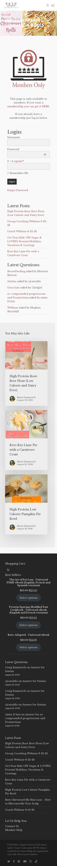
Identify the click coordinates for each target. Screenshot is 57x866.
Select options (28, 597)
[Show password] (45, 154)
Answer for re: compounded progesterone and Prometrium (25, 718)
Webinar (12, 307)
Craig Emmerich (15, 667)
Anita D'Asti (12, 714)
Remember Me (18, 173)
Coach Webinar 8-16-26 (19, 809)
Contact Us (12, 826)
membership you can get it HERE (28, 106)
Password (13, 149)
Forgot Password (17, 190)
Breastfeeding (16, 271)
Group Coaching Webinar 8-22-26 (26, 753)
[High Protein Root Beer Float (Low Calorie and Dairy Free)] (26, 373)
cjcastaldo (11, 681)
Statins (11, 281)
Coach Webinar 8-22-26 (22, 231)
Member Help (13, 830)
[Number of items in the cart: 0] (8, 570)
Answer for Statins (34, 681)
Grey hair (13, 287)
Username (13, 137)
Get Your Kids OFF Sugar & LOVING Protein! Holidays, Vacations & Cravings (24, 241)
